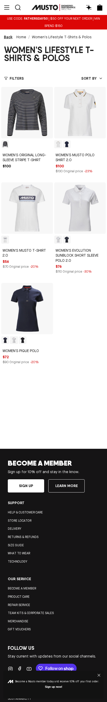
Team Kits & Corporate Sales (31, 613)
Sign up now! (53, 686)
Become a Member (22, 588)
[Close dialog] (99, 675)
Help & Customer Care (25, 512)
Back (8, 37)
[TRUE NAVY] (67, 239)
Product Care (19, 597)
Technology (17, 561)
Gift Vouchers (19, 629)
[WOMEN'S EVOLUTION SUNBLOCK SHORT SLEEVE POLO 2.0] (80, 208)
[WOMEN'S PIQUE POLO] (27, 308)
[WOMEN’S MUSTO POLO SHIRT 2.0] (80, 112)
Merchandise (18, 621)
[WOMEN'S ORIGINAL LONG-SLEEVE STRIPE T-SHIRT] (27, 112)
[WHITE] (58, 144)
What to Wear (19, 553)
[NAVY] (67, 144)
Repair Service (19, 605)
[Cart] (99, 7)
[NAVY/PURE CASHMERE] (5, 144)
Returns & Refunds (23, 537)
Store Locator (19, 521)
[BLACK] (22, 340)
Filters (17, 78)
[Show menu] (7, 7)
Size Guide (16, 545)
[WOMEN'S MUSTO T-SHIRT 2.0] (27, 208)
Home (21, 37)
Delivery (14, 529)
